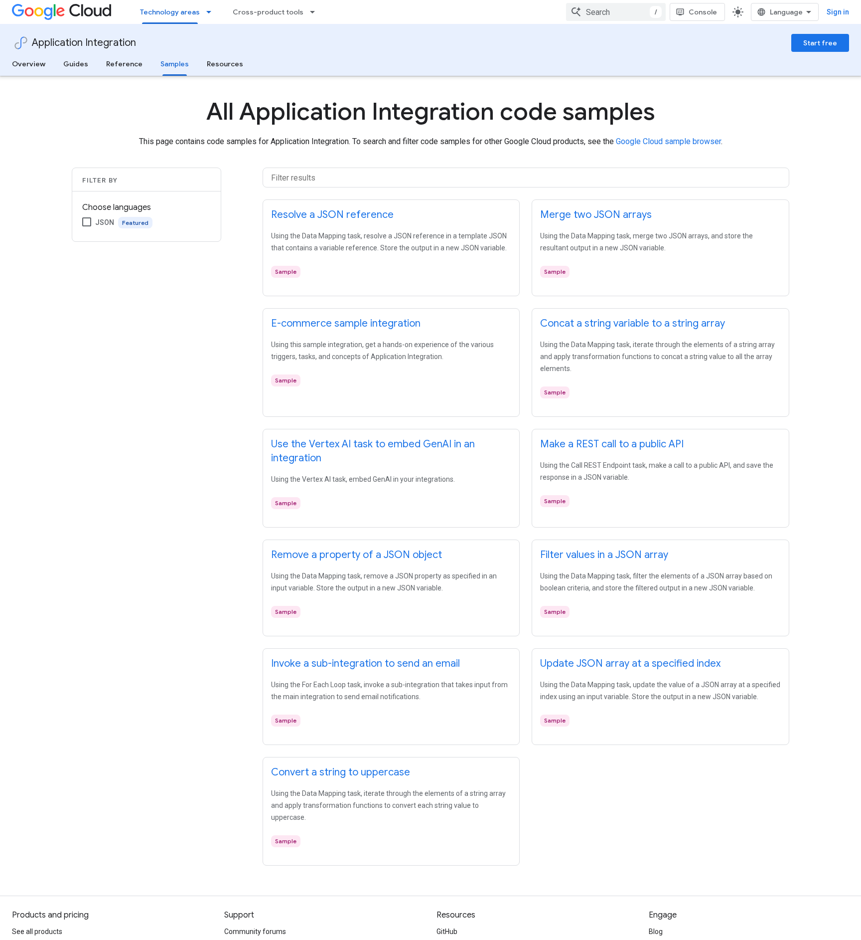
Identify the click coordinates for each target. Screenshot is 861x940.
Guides (75, 63)
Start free (820, 42)
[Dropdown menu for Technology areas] (212, 12)
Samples (174, 63)
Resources (225, 63)
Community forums (255, 932)
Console (703, 11)
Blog (656, 932)
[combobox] (616, 12)
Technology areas (170, 11)
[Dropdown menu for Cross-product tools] (315, 12)
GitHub (446, 932)
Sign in (838, 12)
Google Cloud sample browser (668, 141)
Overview (28, 63)
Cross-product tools (268, 11)
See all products (37, 932)
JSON (104, 222)
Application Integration (84, 42)
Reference (124, 63)
